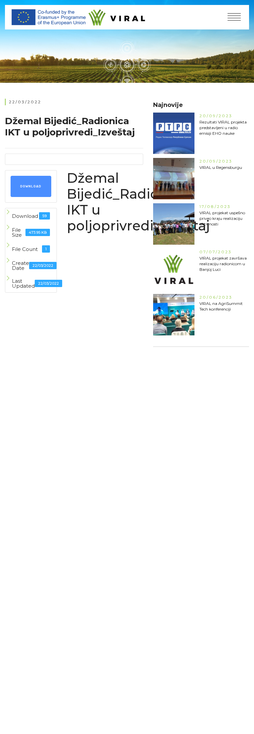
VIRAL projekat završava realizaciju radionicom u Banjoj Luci (223, 264)
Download (30, 186)
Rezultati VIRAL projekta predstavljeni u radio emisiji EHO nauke (223, 128)
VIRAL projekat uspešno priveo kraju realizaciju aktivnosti (222, 218)
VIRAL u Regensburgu (220, 167)
